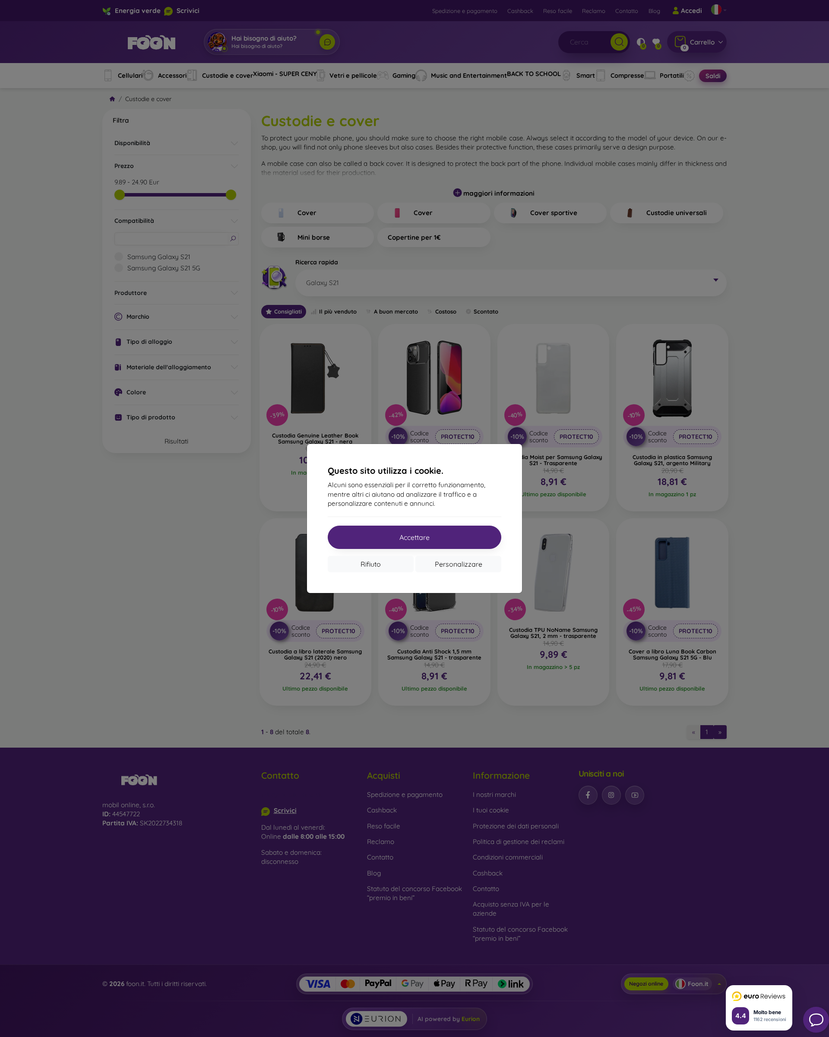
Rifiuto (371, 564)
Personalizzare (458, 564)
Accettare (414, 537)
